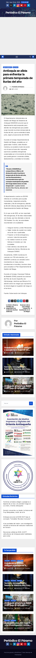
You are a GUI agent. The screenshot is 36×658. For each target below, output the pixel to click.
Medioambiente (8, 67)
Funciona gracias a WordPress (12, 652)
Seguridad (20, 560)
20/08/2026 (10, 608)
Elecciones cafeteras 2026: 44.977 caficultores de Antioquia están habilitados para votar (17, 534)
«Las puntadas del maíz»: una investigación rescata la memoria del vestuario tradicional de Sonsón (18, 525)
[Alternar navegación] (17, 57)
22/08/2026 (10, 568)
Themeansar (18, 654)
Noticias (15, 67)
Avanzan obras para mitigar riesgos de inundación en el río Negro (24, 308)
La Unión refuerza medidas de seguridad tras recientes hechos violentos (12, 308)
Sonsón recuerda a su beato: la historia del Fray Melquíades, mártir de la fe (18, 369)
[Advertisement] (18, 36)
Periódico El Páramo (18, 12)
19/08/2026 (9, 628)
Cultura (7, 560)
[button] (30, 57)
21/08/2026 (9, 588)
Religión (19, 580)
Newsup (28, 652)
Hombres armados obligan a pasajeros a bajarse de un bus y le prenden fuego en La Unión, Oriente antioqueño (17, 504)
